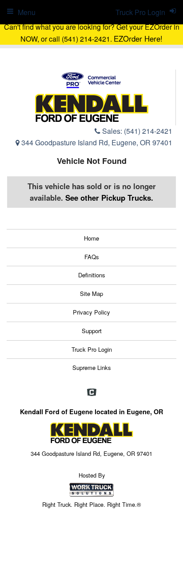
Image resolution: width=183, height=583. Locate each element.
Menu (27, 12)
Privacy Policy (91, 312)
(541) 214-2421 (148, 131)
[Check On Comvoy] (91, 393)
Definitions (91, 275)
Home (91, 238)
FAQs (91, 257)
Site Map (91, 293)
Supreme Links (91, 367)
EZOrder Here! (138, 38)
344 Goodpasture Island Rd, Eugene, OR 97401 (96, 142)
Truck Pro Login (92, 349)
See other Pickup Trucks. (109, 197)
